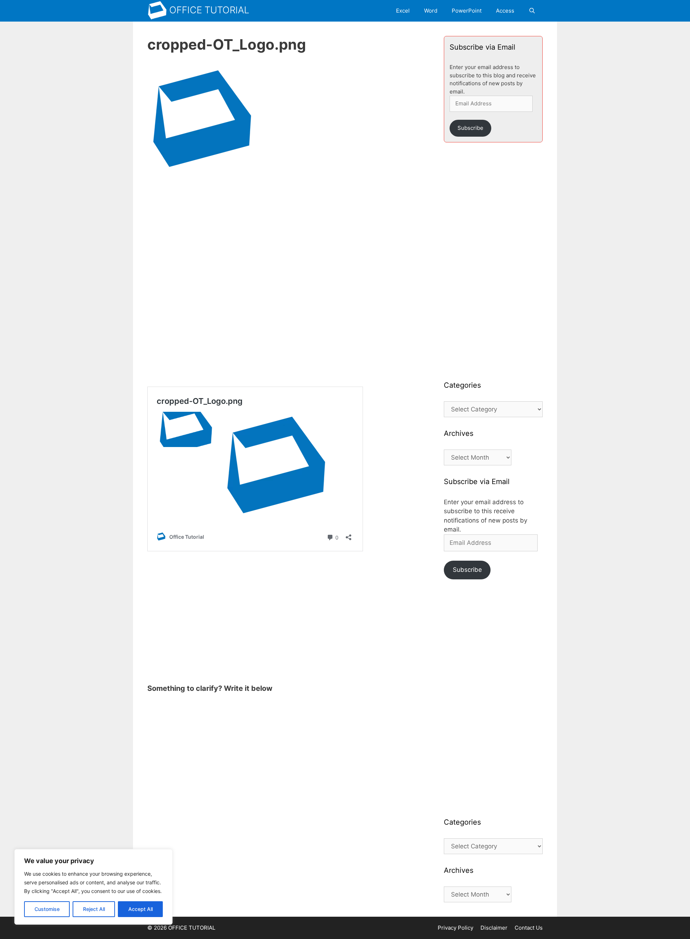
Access (505, 10)
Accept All (140, 909)
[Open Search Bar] (532, 11)
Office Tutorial (209, 9)
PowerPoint (467, 10)
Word (430, 10)
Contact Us (529, 927)
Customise (47, 909)
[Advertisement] (288, 235)
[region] (93, 887)
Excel (403, 10)
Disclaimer (493, 927)
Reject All (94, 909)
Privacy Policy (455, 927)
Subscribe (470, 127)
